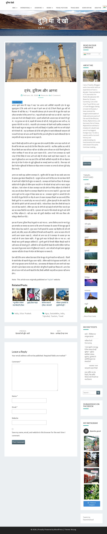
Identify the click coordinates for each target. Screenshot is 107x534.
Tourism (54, 316)
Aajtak (50, 279)
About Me (98, 8)
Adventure (38, 8)
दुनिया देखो (10, 2)
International (25, 8)
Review (49, 8)
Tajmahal (46, 316)
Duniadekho (54, 313)
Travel (60, 316)
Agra (47, 313)
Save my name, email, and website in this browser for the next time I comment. (38, 434)
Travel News (75, 8)
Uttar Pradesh (25, 313)
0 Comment (56, 95)
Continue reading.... (90, 147)
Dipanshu (44, 95)
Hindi (88, 54)
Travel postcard (62, 8)
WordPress (58, 529)
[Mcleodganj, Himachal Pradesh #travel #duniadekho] (91, 459)
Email (15, 407)
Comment (16, 361)
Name (15, 396)
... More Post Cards (89, 316)
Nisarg (73, 529)
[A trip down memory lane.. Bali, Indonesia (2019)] (91, 475)
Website (15, 418)
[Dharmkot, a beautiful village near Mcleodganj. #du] (91, 443)
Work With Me (87, 8)
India (14, 8)
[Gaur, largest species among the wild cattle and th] (91, 492)
